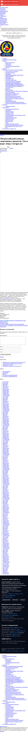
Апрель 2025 (6, 401)
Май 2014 (5, 552)
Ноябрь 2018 (6, 496)
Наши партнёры (9, 90)
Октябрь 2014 (6, 546)
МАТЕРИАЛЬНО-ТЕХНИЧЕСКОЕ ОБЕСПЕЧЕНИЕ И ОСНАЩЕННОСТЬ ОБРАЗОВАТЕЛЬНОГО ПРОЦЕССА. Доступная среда (14, 85)
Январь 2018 (6, 508)
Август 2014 (5, 549)
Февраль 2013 (6, 565)
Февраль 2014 (6, 556)
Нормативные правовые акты (12, 93)
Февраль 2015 (6, 543)
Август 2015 (5, 536)
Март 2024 (5, 417)
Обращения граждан (10, 106)
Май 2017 (5, 517)
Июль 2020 (5, 471)
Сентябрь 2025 (6, 395)
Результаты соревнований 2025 (10, 376)
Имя (1, 346)
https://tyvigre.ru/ (6, 298)
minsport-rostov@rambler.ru (11, 615)
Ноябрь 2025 (6, 392)
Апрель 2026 (6, 386)
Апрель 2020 (6, 475)
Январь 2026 (6, 390)
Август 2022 (5, 440)
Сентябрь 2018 (6, 498)
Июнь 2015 (5, 538)
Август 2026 (5, 381)
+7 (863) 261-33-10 (13, 632)
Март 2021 (5, 461)
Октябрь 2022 (6, 438)
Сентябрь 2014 (6, 547)
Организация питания (10, 101)
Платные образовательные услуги (13, 97)
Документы (8, 74)
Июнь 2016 (5, 528)
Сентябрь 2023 (6, 424)
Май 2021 (5, 459)
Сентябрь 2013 (6, 562)
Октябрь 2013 (6, 561)
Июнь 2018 (5, 502)
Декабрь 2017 (6, 509)
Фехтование (8, 110)
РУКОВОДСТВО (9, 78)
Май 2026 (5, 385)
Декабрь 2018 (6, 495)
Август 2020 (5, 470)
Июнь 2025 (5, 399)
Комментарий (3, 335)
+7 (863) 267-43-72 (12, 613)
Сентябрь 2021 (6, 454)
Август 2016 (5, 525)
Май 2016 (5, 529)
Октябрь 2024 (6, 408)
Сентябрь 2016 (6, 524)
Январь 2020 (6, 479)
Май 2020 (5, 474)
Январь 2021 (6, 464)
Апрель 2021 (6, 460)
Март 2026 (5, 387)
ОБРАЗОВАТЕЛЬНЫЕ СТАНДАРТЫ (14, 75)
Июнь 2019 (5, 487)
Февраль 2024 (6, 418)
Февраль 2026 (6, 389)
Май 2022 (5, 444)
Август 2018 (5, 499)
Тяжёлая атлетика (9, 111)
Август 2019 (5, 485)
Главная (2, 134)
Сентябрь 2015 (6, 535)
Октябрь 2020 (6, 467)
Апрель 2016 (6, 530)
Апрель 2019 (6, 490)
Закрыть (2, 356)
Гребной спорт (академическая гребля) (14, 125)
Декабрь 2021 (6, 450)
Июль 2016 (5, 527)
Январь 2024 (6, 419)
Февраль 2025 (6, 403)
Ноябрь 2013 (6, 560)
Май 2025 (5, 400)
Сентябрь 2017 (6, 512)
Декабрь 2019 (6, 480)
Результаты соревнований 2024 (10, 375)
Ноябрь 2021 (6, 451)
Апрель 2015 (6, 540)
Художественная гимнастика (12, 109)
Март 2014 (5, 555)
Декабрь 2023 (6, 421)
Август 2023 (5, 426)
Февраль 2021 (6, 463)
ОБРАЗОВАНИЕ (9, 76)
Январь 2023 (6, 434)
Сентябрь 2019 (6, 483)
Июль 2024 (5, 412)
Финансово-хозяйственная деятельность (14, 102)
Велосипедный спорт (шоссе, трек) (13, 126)
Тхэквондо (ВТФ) (9, 112)
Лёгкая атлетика (9, 121)
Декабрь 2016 (6, 520)
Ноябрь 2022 (6, 437)
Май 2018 (5, 503)
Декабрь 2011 (6, 573)
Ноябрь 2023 (6, 422)
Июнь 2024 (5, 413)
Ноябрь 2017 (6, 511)
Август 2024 (5, 411)
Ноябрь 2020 (6, 466)
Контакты (22, 651)
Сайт (1, 351)
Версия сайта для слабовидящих (11, 1)
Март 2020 (5, 476)
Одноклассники (6, 599)
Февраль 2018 (6, 507)
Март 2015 (5, 541)
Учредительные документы (11, 71)
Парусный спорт (9, 120)
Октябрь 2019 (6, 482)
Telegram (22, 599)
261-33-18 (19, 594)
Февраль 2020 (6, 477)
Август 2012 (5, 567)
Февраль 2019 (6, 492)
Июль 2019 (5, 486)
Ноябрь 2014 (6, 545)
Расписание (8, 63)
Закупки (7, 67)
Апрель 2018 (6, 504)
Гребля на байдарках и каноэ (12, 123)
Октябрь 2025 (6, 394)
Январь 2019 (6, 493)
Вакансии (7, 88)
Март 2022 (5, 447)
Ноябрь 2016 (6, 522)
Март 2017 (5, 519)
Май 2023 (5, 429)
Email (1, 349)
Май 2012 (5, 571)
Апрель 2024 (6, 416)
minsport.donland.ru (9, 617)
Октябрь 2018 (6, 497)
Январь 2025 (6, 405)
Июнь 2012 (5, 570)
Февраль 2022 (6, 448)
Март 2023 (5, 432)
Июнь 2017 (5, 515)
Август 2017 (5, 513)
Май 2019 (5, 488)
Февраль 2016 (6, 533)
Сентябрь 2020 (6, 469)
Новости (6, 134)
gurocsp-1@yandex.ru (10, 595)
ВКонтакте (15, 599)
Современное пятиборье (11, 117)
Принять (2, 731)
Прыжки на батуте (9, 118)
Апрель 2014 (6, 554)
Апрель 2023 (6, 431)
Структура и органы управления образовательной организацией (13, 82)
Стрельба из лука (9, 114)
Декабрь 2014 (6, 544)
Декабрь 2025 (6, 391)
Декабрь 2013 (6, 559)
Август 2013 (5, 563)
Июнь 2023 (5, 428)
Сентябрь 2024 (6, 410)
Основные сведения (10, 72)
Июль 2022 (5, 442)
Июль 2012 (5, 568)
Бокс (6, 127)
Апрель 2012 (6, 572)
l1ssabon (11, 148)
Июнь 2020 (5, 472)
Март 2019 (5, 491)
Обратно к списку (4, 323)
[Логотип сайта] (4, 25)
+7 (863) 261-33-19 (16, 634)
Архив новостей (6, 371)
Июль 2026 (5, 383)
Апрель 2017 (6, 518)
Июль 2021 (5, 456)
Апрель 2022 (6, 445)
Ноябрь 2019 (6, 481)
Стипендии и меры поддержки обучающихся (15, 103)
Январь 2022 (6, 449)
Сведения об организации (12, 651)
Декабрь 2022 (6, 435)
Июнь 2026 (5, 384)
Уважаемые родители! (8, 364)
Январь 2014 (6, 557)
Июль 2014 (5, 550)
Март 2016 (5, 531)
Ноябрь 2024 (6, 407)
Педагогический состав (10, 80)
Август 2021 (5, 455)
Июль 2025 (5, 397)
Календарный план (9, 62)
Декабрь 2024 (6, 406)
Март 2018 (5, 506)
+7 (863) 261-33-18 (15, 629)
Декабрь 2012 (6, 566)
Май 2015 (5, 539)
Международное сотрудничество (13, 96)
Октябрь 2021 (6, 453)
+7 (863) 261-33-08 (12, 594)
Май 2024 (5, 415)
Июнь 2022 (5, 443)
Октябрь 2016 (6, 523)
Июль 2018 (5, 501)
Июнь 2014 (5, 551)
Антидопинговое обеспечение (12, 66)
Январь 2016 (6, 534)
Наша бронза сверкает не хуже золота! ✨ (12, 366)
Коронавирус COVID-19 (11, 94)
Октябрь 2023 (6, 423)
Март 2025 (5, 402)
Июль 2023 (5, 427)
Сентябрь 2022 (6, 439)
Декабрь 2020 (6, 465)
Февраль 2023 (6, 433)
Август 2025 (5, 396)
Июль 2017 (5, 514)
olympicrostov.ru (8, 597)
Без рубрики (5, 372)
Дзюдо (6, 122)
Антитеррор (8, 65)
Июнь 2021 (5, 458)
